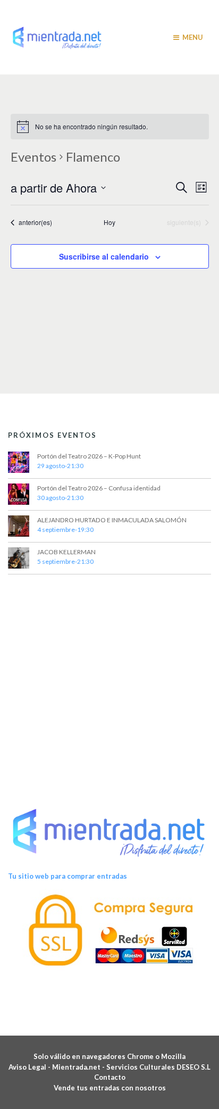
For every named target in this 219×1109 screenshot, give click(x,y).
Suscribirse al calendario (104, 256)
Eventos (33, 156)
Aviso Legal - (30, 1067)
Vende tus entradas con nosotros (110, 1087)
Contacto (109, 1077)
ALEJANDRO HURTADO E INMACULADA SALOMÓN (112, 520)
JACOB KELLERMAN (66, 552)
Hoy (109, 222)
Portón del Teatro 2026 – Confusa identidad (99, 488)
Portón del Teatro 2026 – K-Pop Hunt (89, 456)
